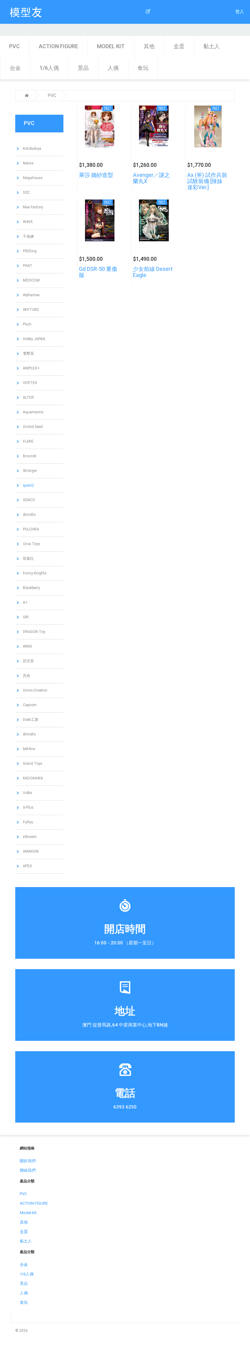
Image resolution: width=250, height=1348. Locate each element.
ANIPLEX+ (31, 368)
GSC (26, 192)
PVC (14, 46)
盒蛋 (178, 46)
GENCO (28, 500)
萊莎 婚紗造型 (96, 175)
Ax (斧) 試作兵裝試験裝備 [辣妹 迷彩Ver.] (207, 181)
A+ (25, 602)
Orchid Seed (32, 427)
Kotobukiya (31, 148)
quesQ (28, 485)
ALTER (28, 397)
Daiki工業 (30, 719)
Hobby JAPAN (33, 339)
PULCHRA (30, 529)
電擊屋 (28, 353)
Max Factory (32, 207)
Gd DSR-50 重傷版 (98, 272)
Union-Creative (34, 690)
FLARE (28, 441)
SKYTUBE (30, 309)
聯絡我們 (28, 1170)
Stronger (29, 471)
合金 (15, 68)
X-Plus (28, 807)
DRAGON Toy (33, 632)
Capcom (29, 705)
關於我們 (28, 1161)
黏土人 (211, 46)
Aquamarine (32, 412)
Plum (26, 324)
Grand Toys (32, 763)
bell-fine (28, 749)
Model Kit (111, 46)
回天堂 (28, 661)
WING (27, 646)
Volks (27, 793)
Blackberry (31, 588)
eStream (29, 837)
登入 (239, 11)
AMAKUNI (30, 851)
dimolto (29, 514)
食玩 (143, 68)
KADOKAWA (32, 778)
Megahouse (32, 178)
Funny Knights (34, 573)
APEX (27, 866)
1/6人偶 (49, 68)
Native (27, 163)
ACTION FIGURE (58, 46)
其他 (149, 46)
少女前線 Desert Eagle (153, 272)
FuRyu (27, 822)
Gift (25, 617)
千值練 (28, 236)
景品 (83, 68)
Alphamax (31, 295)
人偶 (113, 68)
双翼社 (28, 558)
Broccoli (29, 456)
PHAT (27, 266)
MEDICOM (31, 280)
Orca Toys (31, 544)
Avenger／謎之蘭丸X (151, 178)
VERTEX (29, 383)
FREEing (29, 251)
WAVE (27, 222)
